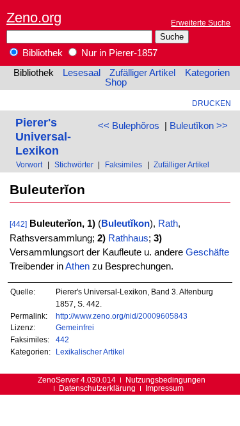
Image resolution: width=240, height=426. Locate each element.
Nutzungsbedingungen (165, 380)
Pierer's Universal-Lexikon (43, 136)
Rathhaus (128, 238)
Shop (116, 82)
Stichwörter (73, 164)
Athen (77, 266)
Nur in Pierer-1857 (118, 53)
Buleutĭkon (125, 223)
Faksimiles (123, 164)
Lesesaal (81, 73)
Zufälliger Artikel (142, 73)
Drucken (211, 103)
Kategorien (207, 73)
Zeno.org (33, 18)
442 (62, 339)
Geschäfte (207, 252)
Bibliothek (41, 53)
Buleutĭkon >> (199, 126)
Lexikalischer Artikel (90, 351)
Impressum (164, 388)
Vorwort (29, 164)
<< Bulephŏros (128, 126)
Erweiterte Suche (200, 23)
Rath (168, 223)
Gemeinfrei (75, 327)
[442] (18, 224)
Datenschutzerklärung (97, 388)
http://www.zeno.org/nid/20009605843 (122, 316)
